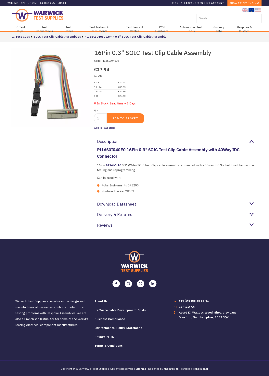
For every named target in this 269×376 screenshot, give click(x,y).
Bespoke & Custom (244, 29)
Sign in (177, 3)
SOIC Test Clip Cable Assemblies (57, 36)
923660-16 (113, 165)
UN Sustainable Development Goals (120, 310)
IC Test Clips (20, 29)
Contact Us (187, 306)
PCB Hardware (162, 29)
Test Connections (44, 29)
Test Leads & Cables (134, 29)
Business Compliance (110, 319)
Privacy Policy (104, 337)
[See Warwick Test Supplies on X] (140, 284)
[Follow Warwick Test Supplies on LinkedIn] (153, 284)
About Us (101, 301)
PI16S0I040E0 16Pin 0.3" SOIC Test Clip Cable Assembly (125, 36)
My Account (215, 3)
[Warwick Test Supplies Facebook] (116, 284)
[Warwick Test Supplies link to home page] (37, 14)
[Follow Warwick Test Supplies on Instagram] (128, 284)
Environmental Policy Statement (118, 328)
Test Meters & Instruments (99, 29)
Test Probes (68, 29)
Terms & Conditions (109, 345)
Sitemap (140, 368)
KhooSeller (201, 368)
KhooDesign (171, 368)
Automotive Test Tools (191, 29)
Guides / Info (218, 29)
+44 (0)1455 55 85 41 (194, 300)
